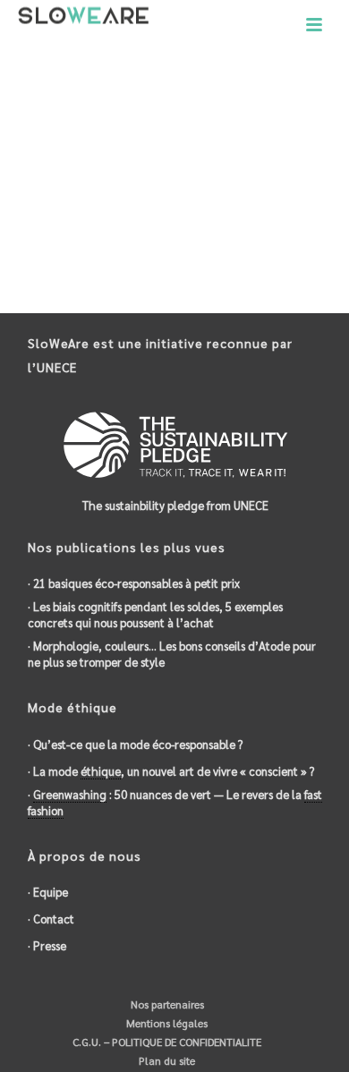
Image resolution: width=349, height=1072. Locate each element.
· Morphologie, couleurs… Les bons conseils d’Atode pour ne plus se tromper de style (172, 653)
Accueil (144, 121)
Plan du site (165, 1060)
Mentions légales (165, 1023)
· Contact (51, 918)
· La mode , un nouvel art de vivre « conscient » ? (171, 770)
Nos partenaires (166, 1004)
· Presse (47, 945)
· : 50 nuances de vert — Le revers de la (175, 802)
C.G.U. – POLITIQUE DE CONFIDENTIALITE (165, 1041)
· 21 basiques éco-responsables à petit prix (134, 583)
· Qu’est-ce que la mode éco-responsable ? (135, 744)
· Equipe (48, 891)
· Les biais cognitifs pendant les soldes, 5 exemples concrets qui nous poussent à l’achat (155, 614)
